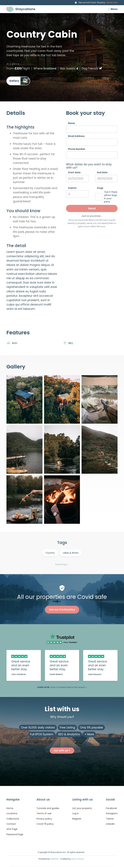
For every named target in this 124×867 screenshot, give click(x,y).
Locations (11, 813)
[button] (112, 9)
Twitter (110, 818)
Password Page (14, 834)
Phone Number (76, 149)
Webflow (54, 858)
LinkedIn (110, 824)
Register (76, 818)
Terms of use (44, 813)
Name (71, 123)
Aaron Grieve (77, 858)
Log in (75, 813)
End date (102, 172)
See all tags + (62, 564)
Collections (12, 818)
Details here (112, 2)
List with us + (62, 750)
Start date (74, 172)
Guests (72, 188)
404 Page (11, 829)
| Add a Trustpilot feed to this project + (62, 687)
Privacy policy (44, 818)
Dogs (100, 188)
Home (9, 808)
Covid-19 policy (45, 824)
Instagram (112, 813)
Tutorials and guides (47, 808)
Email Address (76, 136)
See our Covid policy (62, 609)
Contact (11, 824)
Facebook (111, 808)
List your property (82, 808)
